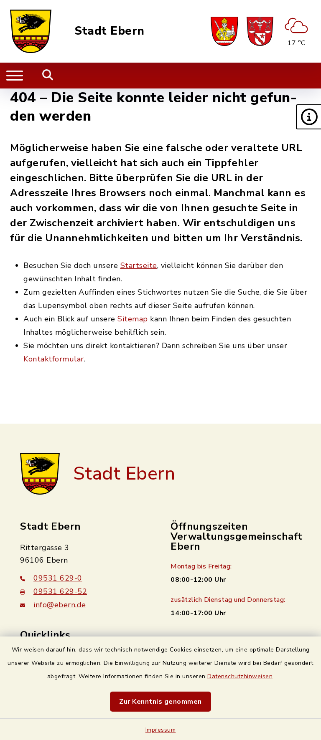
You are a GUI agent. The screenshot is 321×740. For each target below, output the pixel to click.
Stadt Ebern (109, 31)
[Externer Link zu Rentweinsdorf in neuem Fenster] (260, 31)
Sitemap (132, 319)
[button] (308, 116)
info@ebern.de (59, 605)
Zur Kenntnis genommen (160, 701)
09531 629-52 (60, 591)
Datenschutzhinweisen (240, 676)
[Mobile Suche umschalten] (48, 75)
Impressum (160, 730)
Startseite (138, 265)
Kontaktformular (53, 359)
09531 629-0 (57, 578)
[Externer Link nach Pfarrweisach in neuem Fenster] (224, 31)
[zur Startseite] (30, 31)
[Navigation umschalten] (14, 75)
